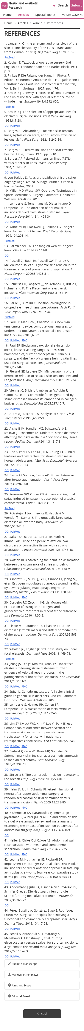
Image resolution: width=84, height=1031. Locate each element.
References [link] (55, 23)
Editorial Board (20, 996)
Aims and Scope (21, 985)
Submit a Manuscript (24, 963)
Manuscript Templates (25, 974)
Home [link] (8, 23)
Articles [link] (22, 23)
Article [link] (37, 23)
